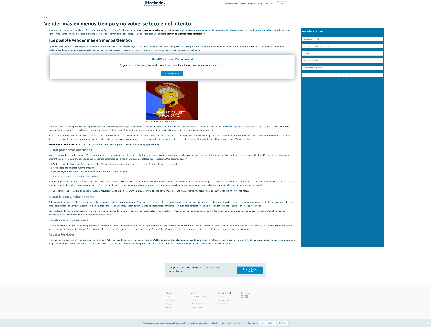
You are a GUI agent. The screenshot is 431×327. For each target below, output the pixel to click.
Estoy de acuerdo (267, 323)
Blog (260, 3)
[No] (427, 323)
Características (231, 3)
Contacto (269, 3)
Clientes (252, 3)
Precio (243, 3)
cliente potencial (133, 155)
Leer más (283, 323)
